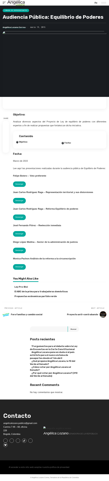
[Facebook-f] (5, 441)
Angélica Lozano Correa (14, 27)
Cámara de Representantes (16, 10)
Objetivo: (23, 142)
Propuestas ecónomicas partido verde (35, 296)
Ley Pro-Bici (21, 287)
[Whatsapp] (30, 441)
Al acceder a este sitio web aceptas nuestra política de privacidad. (39, 467)
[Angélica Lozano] (16, 3)
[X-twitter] (12, 441)
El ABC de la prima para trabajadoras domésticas (41, 291)
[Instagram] (18, 441)
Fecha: (67, 143)
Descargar (19, 184)
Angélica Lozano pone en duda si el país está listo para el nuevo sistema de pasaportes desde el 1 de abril (52, 355)
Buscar (73, 329)
